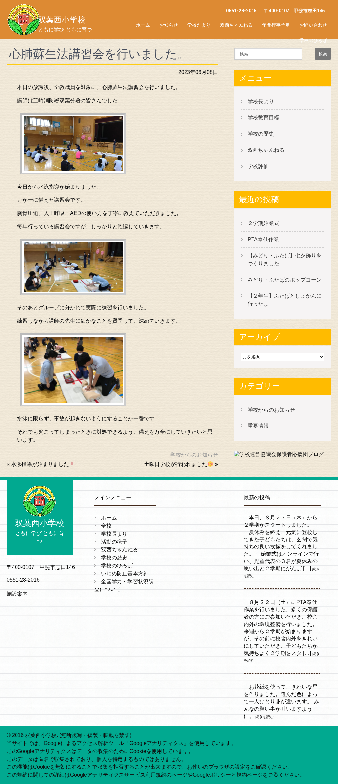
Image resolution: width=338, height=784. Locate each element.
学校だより (199, 25)
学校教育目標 (263, 117)
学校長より (261, 101)
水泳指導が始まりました (40, 464)
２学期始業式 (263, 223)
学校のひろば (313, 40)
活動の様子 (114, 541)
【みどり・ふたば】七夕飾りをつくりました (284, 259)
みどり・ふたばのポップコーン (284, 280)
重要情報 (258, 426)
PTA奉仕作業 (263, 239)
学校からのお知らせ (194, 454)
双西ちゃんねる (236, 25)
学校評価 (258, 166)
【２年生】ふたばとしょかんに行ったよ (284, 300)
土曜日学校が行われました (175, 464)
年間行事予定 (276, 25)
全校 (106, 526)
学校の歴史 (261, 134)
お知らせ (168, 25)
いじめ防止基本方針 (125, 573)
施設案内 (17, 594)
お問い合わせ (313, 25)
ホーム (143, 25)
